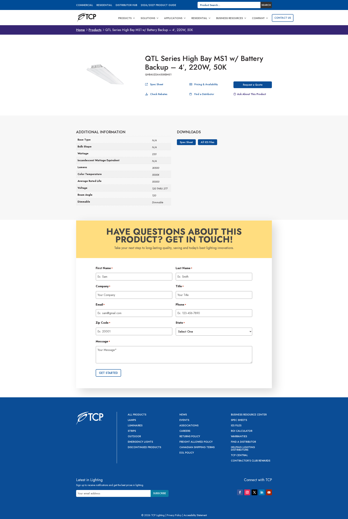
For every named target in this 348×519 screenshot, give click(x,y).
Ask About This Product (251, 94)
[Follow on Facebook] (240, 492)
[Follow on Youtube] (269, 492)
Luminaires (135, 425)
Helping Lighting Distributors (243, 449)
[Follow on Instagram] (247, 492)
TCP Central (239, 455)
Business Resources (229, 18)
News (183, 414)
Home (80, 30)
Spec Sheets (239, 420)
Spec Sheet (156, 84)
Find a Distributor (204, 94)
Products (125, 18)
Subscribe (159, 493)
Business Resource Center (249, 414)
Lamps (132, 420)
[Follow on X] (254, 492)
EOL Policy (186, 452)
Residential (104, 5)
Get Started (108, 373)
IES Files (236, 425)
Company (258, 18)
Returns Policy (189, 436)
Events (184, 420)
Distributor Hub (126, 5)
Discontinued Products (144, 447)
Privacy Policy (174, 515)
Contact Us (282, 18)
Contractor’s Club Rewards (250, 460)
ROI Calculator (241, 431)
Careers (184, 431)
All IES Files (207, 142)
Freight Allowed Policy (196, 442)
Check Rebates (158, 94)
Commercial (84, 5)
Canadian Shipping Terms (197, 447)
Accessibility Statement (195, 515)
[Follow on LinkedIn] (262, 492)
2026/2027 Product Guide (158, 5)
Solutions (148, 18)
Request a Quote (252, 84)
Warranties (239, 436)
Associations (188, 425)
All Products (137, 414)
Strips (132, 431)
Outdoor (134, 436)
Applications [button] (173, 18)
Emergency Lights (140, 442)
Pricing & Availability (206, 84)
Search (266, 5)
